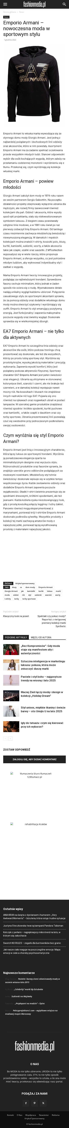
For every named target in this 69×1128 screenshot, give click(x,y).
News (21, 12)
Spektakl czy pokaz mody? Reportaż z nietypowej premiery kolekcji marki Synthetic (52, 621)
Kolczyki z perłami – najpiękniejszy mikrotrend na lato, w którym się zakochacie (31, 934)
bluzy (14, 587)
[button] (5, 4)
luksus (49, 591)
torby (16, 599)
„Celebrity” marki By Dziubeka (28, 989)
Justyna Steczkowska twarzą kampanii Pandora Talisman (33, 925)
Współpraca (30, 1115)
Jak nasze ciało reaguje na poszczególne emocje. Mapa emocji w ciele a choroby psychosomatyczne (31, 951)
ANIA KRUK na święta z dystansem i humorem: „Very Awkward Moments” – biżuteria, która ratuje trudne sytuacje (34, 917)
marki (58, 591)
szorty (57, 595)
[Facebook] (26, 1103)
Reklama (56, 1115)
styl (29, 595)
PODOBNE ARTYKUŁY (16, 637)
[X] (43, 1103)
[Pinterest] (34, 1103)
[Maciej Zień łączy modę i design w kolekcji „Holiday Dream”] (11, 695)
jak (22, 591)
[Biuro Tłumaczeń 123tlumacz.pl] (34, 792)
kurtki (41, 591)
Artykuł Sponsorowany (34, 1118)
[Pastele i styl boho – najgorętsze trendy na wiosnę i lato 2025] (11, 680)
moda (7, 595)
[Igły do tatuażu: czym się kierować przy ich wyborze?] (11, 726)
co (21, 587)
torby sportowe (29, 599)
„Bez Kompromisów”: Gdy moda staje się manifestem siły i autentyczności (40, 649)
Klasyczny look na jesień (16, 616)
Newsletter (44, 1115)
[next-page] (10, 739)
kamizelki (31, 591)
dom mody (30, 587)
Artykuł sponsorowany (24, 583)
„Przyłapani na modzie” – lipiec (30, 1003)
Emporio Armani (29, 374)
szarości (48, 595)
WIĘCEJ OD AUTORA (41, 637)
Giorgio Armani (11, 591)
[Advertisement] (34, 556)
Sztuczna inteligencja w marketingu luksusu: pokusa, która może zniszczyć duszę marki (43, 665)
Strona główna (9, 12)
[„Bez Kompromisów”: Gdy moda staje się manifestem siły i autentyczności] (11, 649)
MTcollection (55, 250)
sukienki (38, 595)
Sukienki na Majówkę (22, 996)
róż (23, 595)
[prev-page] (5, 739)
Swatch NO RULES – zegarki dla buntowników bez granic (32, 943)
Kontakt (10, 1115)
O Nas (19, 1115)
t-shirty (8, 599)
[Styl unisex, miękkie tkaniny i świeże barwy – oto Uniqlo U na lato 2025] (11, 711)
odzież (15, 595)
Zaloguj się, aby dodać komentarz (34, 759)
